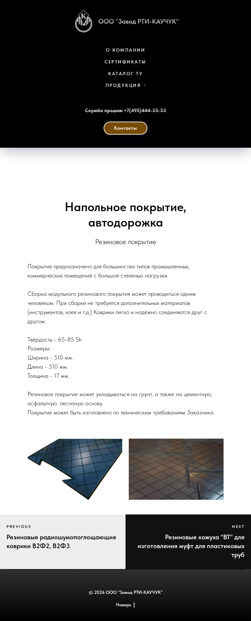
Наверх (123, 604)
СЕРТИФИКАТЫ (125, 61)
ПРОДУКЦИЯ (123, 85)
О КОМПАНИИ (125, 50)
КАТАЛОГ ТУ (125, 73)
